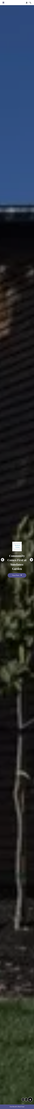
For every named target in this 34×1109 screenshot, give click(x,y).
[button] (27, 2)
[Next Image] (31, 559)
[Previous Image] (2, 559)
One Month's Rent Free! (17, 1107)
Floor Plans (16, 575)
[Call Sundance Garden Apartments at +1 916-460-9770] (30, 2)
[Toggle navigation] (3, 2)
